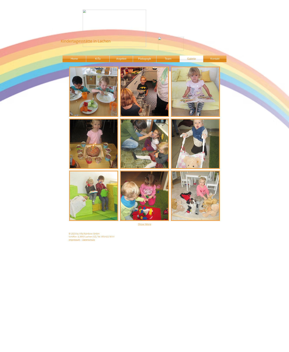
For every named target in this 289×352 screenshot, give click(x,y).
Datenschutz (88, 239)
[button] (93, 92)
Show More (144, 224)
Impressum (74, 239)
